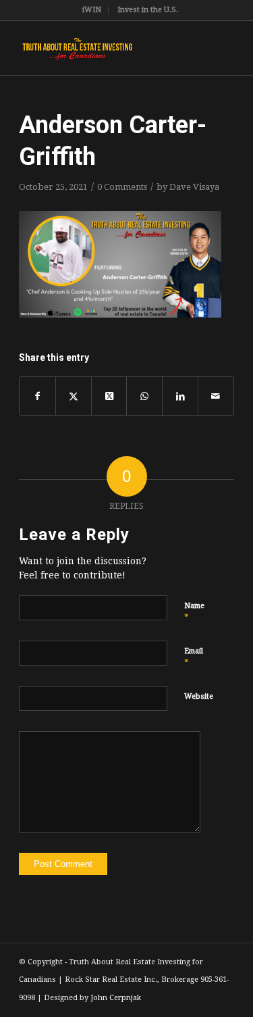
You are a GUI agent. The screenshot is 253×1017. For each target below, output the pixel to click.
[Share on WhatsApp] (144, 396)
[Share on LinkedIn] (180, 396)
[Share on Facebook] (37, 396)
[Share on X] (73, 396)
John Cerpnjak (115, 997)
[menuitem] (92, 10)
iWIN (91, 9)
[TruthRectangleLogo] (105, 48)
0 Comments (122, 187)
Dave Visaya (194, 187)
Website (198, 696)
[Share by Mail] (215, 396)
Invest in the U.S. (147, 9)
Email (193, 657)
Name (194, 611)
